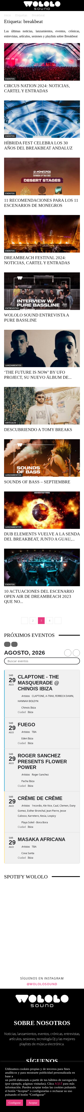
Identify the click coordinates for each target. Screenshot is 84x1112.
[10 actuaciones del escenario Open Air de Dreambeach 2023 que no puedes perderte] (42, 567)
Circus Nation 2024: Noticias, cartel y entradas (37, 88)
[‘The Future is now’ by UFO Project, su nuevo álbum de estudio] (42, 348)
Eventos (10, 78)
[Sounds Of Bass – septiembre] (42, 458)
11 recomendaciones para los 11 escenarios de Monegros (41, 203)
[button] (6, 5)
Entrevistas (12, 308)
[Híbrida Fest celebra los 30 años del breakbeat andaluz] (42, 119)
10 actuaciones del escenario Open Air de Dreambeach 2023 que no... (39, 596)
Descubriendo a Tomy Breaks (38, 429)
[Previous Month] (67, 652)
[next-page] (58, 620)
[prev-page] (24, 620)
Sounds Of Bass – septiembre (37, 481)
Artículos (10, 422)
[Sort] (14, 644)
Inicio (7, 15)
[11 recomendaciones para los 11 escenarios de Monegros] (42, 176)
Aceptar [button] (33, 1102)
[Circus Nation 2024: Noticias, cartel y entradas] (42, 62)
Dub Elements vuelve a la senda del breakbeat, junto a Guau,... (42, 536)
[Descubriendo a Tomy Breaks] (42, 406)
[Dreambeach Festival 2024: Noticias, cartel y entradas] (42, 234)
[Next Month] (76, 652)
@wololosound (42, 984)
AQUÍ (58, 1083)
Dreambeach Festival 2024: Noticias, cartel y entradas (37, 260)
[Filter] (7, 644)
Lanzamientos (13, 365)
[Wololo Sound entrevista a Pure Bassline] (42, 291)
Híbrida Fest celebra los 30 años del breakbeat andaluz (38, 145)
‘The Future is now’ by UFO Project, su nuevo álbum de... (38, 375)
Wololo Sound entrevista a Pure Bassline (36, 318)
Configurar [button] (15, 1102)
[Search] (78, 5)
